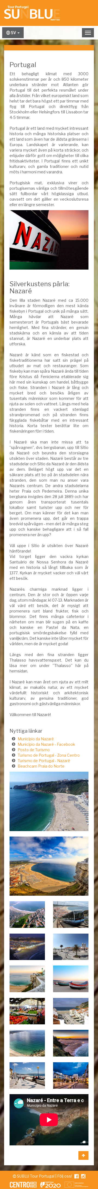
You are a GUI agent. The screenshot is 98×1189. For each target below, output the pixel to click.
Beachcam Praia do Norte (41, 766)
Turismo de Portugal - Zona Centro (49, 755)
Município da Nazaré (36, 739)
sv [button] (13, 32)
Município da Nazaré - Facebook (46, 744)
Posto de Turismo (34, 749)
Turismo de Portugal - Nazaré (44, 760)
